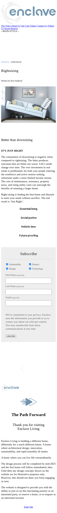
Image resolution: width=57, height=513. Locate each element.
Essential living (28, 208)
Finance (35, 264)
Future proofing (28, 235)
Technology (37, 269)
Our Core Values (28, 26)
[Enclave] (28, 23)
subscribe (11, 336)
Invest (7, 28)
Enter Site (28, 507)
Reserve (14, 28)
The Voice (6, 26)
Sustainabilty (14, 264)
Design (12, 269)
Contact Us (42, 26)
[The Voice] (28, 52)
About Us (15, 26)
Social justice (29, 217)
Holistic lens (28, 226)
